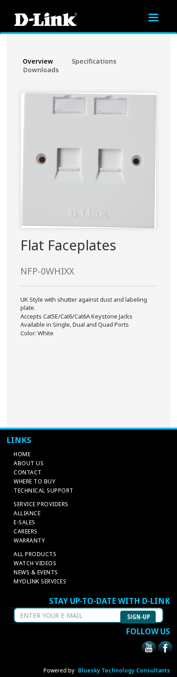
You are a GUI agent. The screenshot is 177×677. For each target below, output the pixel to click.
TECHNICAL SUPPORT (44, 490)
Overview (38, 61)
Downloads (41, 69)
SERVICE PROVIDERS (41, 504)
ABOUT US (29, 463)
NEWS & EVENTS (36, 572)
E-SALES (24, 522)
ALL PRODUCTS (35, 554)
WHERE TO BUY (34, 481)
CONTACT (28, 472)
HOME (22, 454)
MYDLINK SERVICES (40, 581)
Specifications (94, 61)
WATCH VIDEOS (35, 563)
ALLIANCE (27, 513)
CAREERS (26, 531)
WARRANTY (29, 540)
